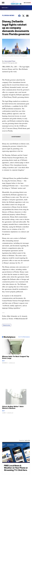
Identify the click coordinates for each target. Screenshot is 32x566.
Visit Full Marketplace (24, 337)
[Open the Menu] (3, 2)
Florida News (8, 15)
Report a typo (6, 325)
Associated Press (9, 61)
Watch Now (27, 2)
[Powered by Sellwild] (27, 440)
